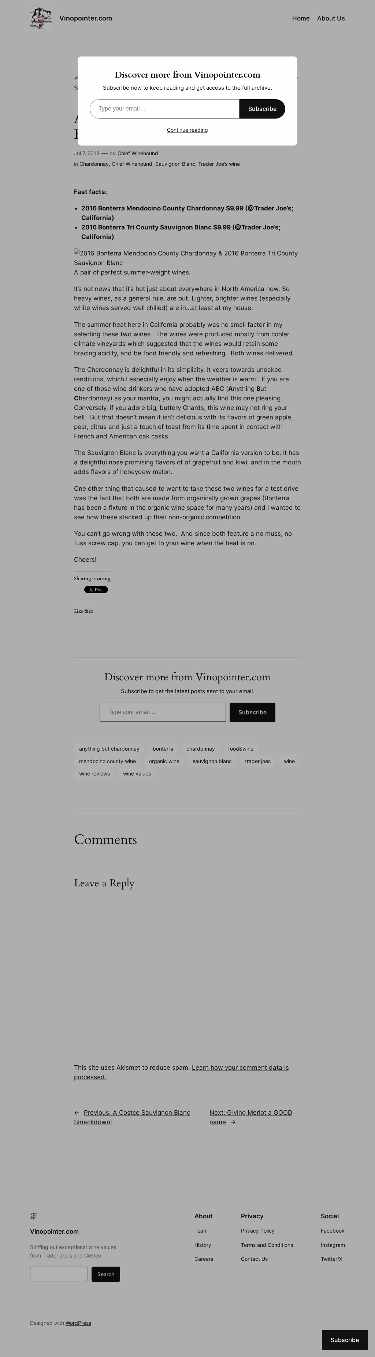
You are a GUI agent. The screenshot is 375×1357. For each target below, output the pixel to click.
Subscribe (262, 108)
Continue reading (187, 130)
